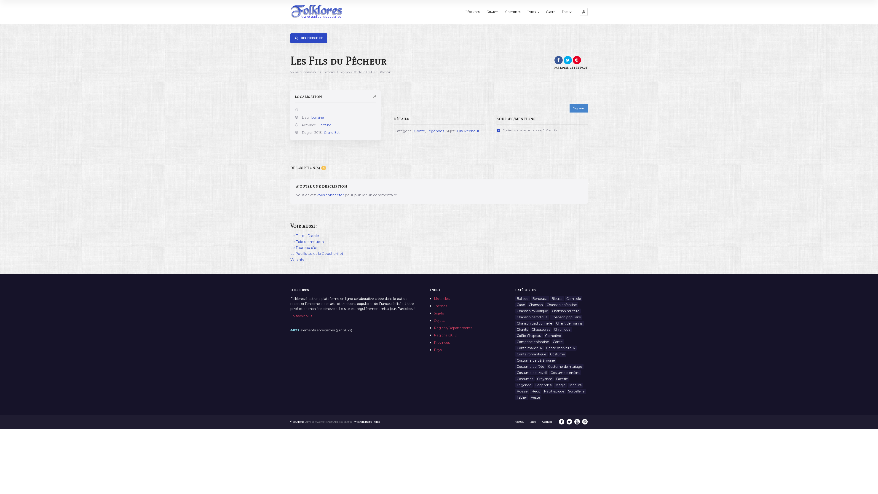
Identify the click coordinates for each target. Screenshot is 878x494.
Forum (567, 12)
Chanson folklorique (532, 311)
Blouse (556, 299)
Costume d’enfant (565, 373)
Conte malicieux (529, 348)
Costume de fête (530, 367)
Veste (535, 397)
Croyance (544, 379)
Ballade (522, 299)
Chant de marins (569, 323)
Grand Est (332, 133)
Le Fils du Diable (304, 236)
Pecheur (471, 131)
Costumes (513, 12)
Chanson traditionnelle (534, 323)
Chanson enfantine (562, 305)
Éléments (329, 72)
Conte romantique (531, 354)
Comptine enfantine (533, 342)
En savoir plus (301, 316)
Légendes (473, 12)
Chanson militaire (565, 311)
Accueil (311, 72)
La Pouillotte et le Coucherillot (316, 253)
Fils (460, 131)
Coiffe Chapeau (529, 336)
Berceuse (540, 299)
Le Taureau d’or (304, 247)
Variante (297, 259)
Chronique (562, 330)
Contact (547, 421)
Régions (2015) (445, 335)
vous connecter (330, 195)
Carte (550, 12)
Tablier (522, 397)
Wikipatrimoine (363, 421)
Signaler (578, 108)
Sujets (439, 313)
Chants (492, 12)
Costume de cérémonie (536, 360)
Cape (521, 305)
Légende (524, 385)
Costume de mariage (565, 367)
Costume (557, 354)
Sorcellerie (576, 391)
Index (531, 12)
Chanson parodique (532, 317)
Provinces (442, 343)
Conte (358, 72)
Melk (377, 421)
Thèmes (440, 306)
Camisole (573, 299)
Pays (438, 350)
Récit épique (554, 391)
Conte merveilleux (560, 348)
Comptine (553, 336)
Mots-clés (442, 299)
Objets (439, 321)
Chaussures (541, 330)
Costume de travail (532, 373)
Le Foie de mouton (307, 241)
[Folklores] (316, 11)
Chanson (536, 305)
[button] (584, 12)
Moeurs (575, 385)
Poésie (522, 391)
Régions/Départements (453, 328)
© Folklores (297, 421)
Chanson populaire (566, 317)
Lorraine (317, 117)
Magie (560, 385)
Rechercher (311, 38)
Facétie (562, 379)
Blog (533, 421)
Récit (536, 391)
